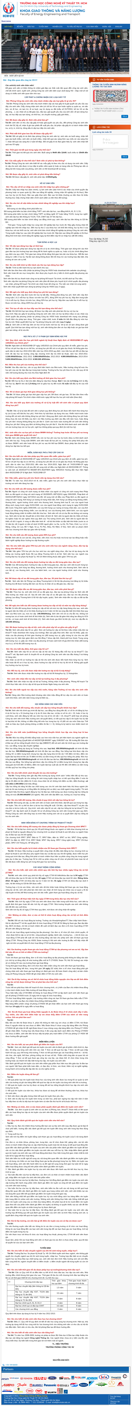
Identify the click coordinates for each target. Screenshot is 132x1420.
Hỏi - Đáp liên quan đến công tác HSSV (20, 80)
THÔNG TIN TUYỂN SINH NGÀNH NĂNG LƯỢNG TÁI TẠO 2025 (109, 85)
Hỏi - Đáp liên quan (14, 76)
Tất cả (125, 116)
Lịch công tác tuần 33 (102, 132)
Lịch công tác (103, 127)
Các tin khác (12, 1365)
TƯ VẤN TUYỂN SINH (105, 80)
